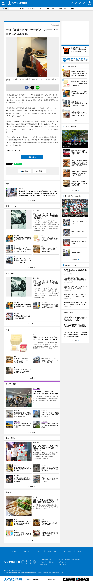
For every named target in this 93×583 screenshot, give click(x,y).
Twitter (75, 3)
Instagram (79, 3)
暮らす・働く (51, 8)
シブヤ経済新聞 (17, 3)
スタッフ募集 (62, 564)
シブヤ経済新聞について (46, 559)
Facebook (71, 3)
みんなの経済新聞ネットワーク (13, 579)
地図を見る (32, 157)
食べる (22, 8)
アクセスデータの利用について (48, 562)
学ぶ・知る (62, 8)
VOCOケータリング (13, 150)
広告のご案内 (43, 564)
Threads (83, 3)
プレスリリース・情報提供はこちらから (69, 559)
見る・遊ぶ (31, 8)
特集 (72, 8)
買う (41, 8)
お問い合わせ (62, 562)
